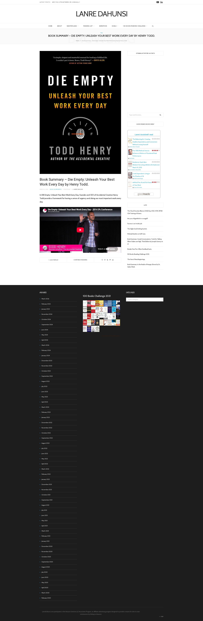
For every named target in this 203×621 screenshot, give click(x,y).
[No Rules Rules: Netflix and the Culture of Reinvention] (89, 319)
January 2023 (46, 417)
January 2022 (46, 479)
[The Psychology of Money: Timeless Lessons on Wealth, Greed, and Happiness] (114, 319)
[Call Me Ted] (118, 312)
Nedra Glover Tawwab (134, 146)
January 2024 (46, 355)
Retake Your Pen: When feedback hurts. (139, 249)
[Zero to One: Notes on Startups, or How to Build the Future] (110, 306)
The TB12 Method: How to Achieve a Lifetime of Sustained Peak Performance (145, 153)
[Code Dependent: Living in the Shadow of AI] (130, 178)
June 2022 (45, 453)
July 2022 (44, 448)
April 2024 (45, 340)
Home (50, 26)
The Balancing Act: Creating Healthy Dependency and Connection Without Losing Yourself (145, 141)
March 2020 (45, 593)
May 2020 (45, 582)
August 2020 (46, 567)
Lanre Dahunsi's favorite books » (111, 336)
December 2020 (47, 546)
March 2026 (45, 299)
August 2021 (45, 505)
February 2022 (46, 474)
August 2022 (45, 443)
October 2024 (46, 319)
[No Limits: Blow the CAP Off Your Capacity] (114, 306)
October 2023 (46, 371)
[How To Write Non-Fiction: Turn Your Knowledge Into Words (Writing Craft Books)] (97, 319)
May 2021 (44, 521)
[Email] (112, 260)
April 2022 (45, 464)
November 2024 (47, 314)
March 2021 (45, 531)
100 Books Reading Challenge (134, 26)
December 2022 (47, 423)
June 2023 (45, 392)
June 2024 (45, 330)
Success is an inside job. (134, 223)
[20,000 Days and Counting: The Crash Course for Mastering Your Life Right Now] (110, 325)
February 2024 (46, 350)
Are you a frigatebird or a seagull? (66, 2)
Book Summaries (55, 189)
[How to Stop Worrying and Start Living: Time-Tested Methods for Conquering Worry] (118, 325)
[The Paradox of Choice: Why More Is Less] (101, 306)
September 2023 (47, 376)
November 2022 (47, 428)
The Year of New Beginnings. (136, 259)
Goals (114, 26)
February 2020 (46, 598)
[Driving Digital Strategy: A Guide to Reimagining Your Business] (85, 331)
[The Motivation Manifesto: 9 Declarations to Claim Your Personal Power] (89, 310)
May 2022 (45, 459)
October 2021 (46, 495)
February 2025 (46, 304)
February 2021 (46, 536)
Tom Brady (131, 158)
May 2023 (45, 397)
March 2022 (45, 469)
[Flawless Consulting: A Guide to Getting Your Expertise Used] (101, 317)
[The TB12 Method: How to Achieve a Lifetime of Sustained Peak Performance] (130, 154)
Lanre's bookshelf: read (144, 135)
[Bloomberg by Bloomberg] (93, 325)
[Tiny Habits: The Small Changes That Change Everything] (89, 325)
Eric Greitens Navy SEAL (135, 169)
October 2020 (46, 557)
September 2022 (47, 438)
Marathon (103, 26)
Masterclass (72, 26)
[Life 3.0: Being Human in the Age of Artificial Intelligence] (118, 317)
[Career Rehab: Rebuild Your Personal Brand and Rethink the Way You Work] (97, 312)
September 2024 (47, 325)
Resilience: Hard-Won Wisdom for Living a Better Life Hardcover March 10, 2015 (146, 164)
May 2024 (45, 335)
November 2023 (47, 366)
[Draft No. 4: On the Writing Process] (101, 325)
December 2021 (47, 484)
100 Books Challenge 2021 (97, 296)
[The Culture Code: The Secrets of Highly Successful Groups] (97, 325)
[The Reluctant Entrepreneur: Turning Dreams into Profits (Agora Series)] (85, 312)
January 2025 (46, 309)
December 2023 (47, 361)
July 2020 (45, 572)
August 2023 (45, 381)
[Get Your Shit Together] (110, 319)
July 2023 (44, 386)
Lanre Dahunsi (78, 189)
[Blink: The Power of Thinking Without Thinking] (85, 306)
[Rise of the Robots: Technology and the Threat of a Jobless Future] (93, 331)
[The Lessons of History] (89, 331)
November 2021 (47, 490)
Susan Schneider (138, 187)
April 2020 (45, 588)
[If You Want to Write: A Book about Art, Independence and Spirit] (106, 306)
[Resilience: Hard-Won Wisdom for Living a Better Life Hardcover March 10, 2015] (130, 166)
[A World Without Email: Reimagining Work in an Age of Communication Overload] (97, 331)
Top (161, 616)
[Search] (152, 26)
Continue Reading (80, 260)
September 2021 (47, 500)
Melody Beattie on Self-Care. (136, 234)
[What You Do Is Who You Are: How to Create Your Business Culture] (85, 325)
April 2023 (45, 402)
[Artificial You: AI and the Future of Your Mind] (130, 187)
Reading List (88, 26)
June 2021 (45, 515)
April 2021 (45, 526)
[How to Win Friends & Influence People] (93, 306)
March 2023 (45, 407)
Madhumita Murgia (138, 178)
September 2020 (47, 562)
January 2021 (45, 541)
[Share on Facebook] (104, 260)
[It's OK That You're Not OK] (106, 319)
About (59, 26)
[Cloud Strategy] (114, 325)
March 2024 (45, 345)
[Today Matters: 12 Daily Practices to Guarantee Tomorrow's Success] (93, 312)
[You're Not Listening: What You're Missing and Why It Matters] (85, 319)
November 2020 (47, 551)
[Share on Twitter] (107, 260)
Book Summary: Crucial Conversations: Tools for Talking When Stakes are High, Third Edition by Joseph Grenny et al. (145, 241)
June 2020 (45, 577)
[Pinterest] (110, 260)
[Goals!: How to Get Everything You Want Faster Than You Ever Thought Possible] (89, 306)
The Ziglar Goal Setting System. (137, 229)
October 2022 (46, 433)
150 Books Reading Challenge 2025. (138, 254)
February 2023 (46, 412)
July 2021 (44, 510)
